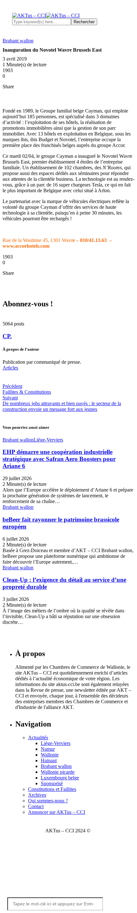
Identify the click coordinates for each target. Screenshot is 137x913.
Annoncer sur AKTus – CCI (56, 812)
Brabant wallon (56, 766)
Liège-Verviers (55, 743)
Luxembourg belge (60, 777)
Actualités (38, 737)
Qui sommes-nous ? (48, 800)
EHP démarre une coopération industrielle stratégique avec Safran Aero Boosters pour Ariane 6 (59, 459)
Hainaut (49, 760)
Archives (37, 795)
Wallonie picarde (58, 772)
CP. (7, 336)
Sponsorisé (52, 783)
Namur (48, 749)
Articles (10, 367)
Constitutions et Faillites (52, 789)
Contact (36, 806)
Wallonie (50, 754)
